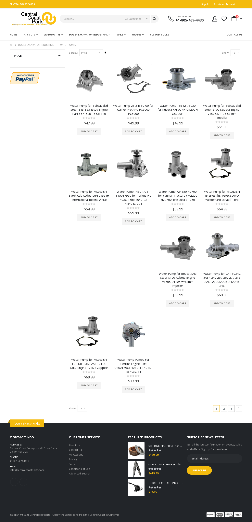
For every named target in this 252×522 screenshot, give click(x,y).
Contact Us (75, 450)
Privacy (73, 459)
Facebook (14, 482)
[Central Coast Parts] (33, 19)
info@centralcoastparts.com (27, 470)
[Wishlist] (224, 18)
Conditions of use (79, 469)
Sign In (205, 4)
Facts (72, 464)
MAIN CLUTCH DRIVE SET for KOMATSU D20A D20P (165, 464)
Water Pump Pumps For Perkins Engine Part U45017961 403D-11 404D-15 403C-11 (133, 366)
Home (11, 45)
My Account (76, 454)
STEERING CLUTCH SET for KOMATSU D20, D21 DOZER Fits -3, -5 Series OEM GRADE (165, 446)
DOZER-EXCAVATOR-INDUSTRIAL (36, 45)
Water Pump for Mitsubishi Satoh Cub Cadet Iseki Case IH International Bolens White (89, 196)
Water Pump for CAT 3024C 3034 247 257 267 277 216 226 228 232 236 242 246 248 (221, 280)
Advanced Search (79, 473)
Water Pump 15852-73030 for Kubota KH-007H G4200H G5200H (178, 110)
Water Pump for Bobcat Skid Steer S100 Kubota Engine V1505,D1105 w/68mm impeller (177, 280)
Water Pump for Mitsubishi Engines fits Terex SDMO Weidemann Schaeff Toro (222, 196)
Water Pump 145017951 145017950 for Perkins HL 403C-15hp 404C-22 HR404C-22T (133, 197)
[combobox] (109, 19)
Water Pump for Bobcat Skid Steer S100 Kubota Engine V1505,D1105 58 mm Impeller (222, 112)
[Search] (154, 19)
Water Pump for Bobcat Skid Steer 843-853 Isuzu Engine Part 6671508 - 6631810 (89, 110)
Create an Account (224, 4)
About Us (74, 445)
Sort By (73, 52)
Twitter (23, 482)
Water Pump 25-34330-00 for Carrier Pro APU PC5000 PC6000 (133, 110)
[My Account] (214, 18)
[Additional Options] (25, 78)
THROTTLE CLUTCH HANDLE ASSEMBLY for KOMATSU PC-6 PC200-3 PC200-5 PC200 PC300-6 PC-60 (165, 483)
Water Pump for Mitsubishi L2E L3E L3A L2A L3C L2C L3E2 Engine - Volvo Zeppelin (89, 364)
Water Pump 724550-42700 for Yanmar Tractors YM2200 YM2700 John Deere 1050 (177, 196)
